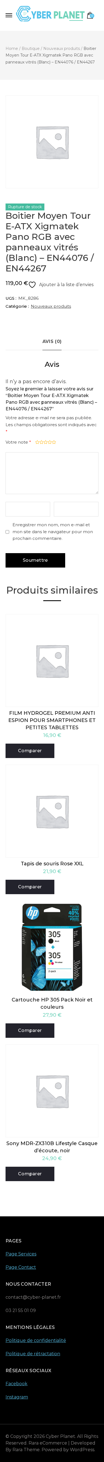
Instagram (17, 1397)
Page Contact (21, 1267)
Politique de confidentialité (36, 1340)
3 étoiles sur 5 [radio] (45, 442)
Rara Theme (26, 1449)
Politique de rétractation (33, 1353)
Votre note (18, 442)
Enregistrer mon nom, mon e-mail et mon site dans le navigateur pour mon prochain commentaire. (52, 531)
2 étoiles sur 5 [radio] (40, 442)
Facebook (16, 1383)
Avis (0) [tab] (52, 341)
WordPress (82, 1449)
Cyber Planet (60, 1436)
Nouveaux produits (51, 306)
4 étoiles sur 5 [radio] (49, 442)
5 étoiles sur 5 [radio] (53, 442)
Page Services (21, 1254)
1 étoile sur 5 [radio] (36, 442)
